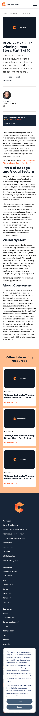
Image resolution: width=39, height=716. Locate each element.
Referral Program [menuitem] (10, 560)
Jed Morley (8, 101)
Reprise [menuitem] (6, 639)
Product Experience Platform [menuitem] (15, 529)
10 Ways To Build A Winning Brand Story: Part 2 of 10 (19, 396)
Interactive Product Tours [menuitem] (13, 534)
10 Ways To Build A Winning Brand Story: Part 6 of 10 (19, 437)
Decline (19, 707)
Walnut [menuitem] (6, 635)
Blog (5, 13)
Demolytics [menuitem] (7, 543)
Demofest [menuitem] (7, 598)
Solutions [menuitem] (6, 551)
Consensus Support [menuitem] (11, 622)
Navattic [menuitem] (6, 644)
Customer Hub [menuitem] (9, 617)
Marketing (15, 13)
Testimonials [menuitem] (8, 584)
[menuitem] (8, 631)
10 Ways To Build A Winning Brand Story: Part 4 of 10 (19, 477)
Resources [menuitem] (7, 567)
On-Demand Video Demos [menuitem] (14, 538)
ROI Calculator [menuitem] (9, 556)
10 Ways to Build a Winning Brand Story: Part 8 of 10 (19, 161)
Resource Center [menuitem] (10, 571)
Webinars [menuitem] (7, 593)
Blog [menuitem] (4, 580)
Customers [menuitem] (7, 575)
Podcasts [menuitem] (7, 602)
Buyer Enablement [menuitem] (10, 525)
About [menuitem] (5, 613)
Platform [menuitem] (7, 521)
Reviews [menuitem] (6, 589)
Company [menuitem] (7, 609)
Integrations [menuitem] (8, 547)
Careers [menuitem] (6, 626)
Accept (19, 701)
